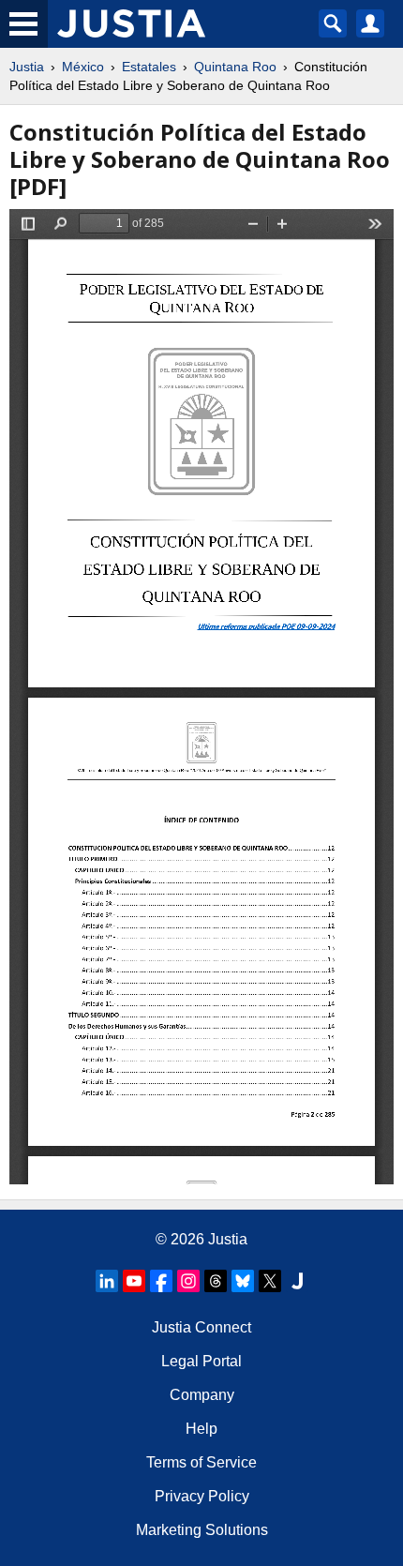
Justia (26, 66)
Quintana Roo (235, 66)
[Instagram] (188, 1281)
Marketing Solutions (202, 1530)
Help (201, 1429)
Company (202, 1395)
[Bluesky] (242, 1281)
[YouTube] (134, 1281)
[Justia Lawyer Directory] (297, 1281)
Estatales (149, 66)
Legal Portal (201, 1361)
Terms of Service (201, 1462)
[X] (270, 1281)
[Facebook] (161, 1281)
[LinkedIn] (107, 1281)
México (83, 66)
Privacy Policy (202, 1496)
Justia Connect (201, 1327)
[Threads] (215, 1281)
